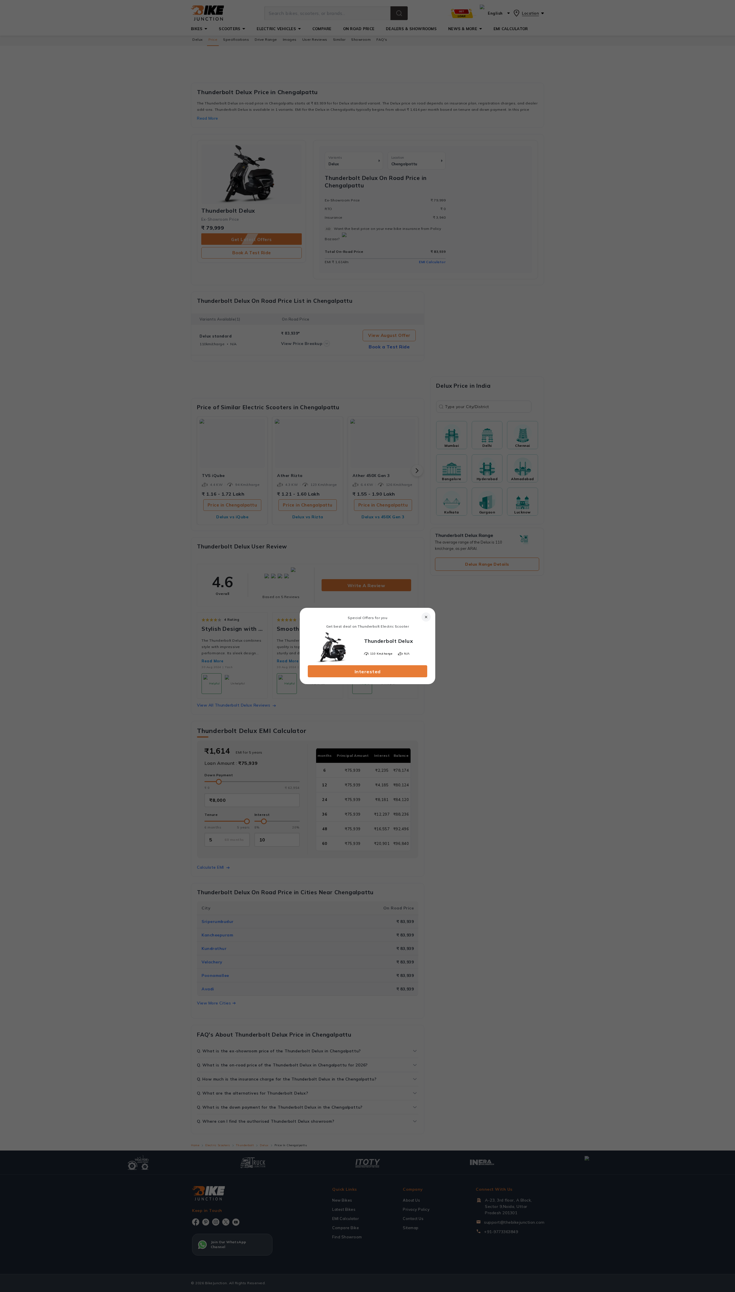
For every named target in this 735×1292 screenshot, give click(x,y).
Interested (368, 671)
